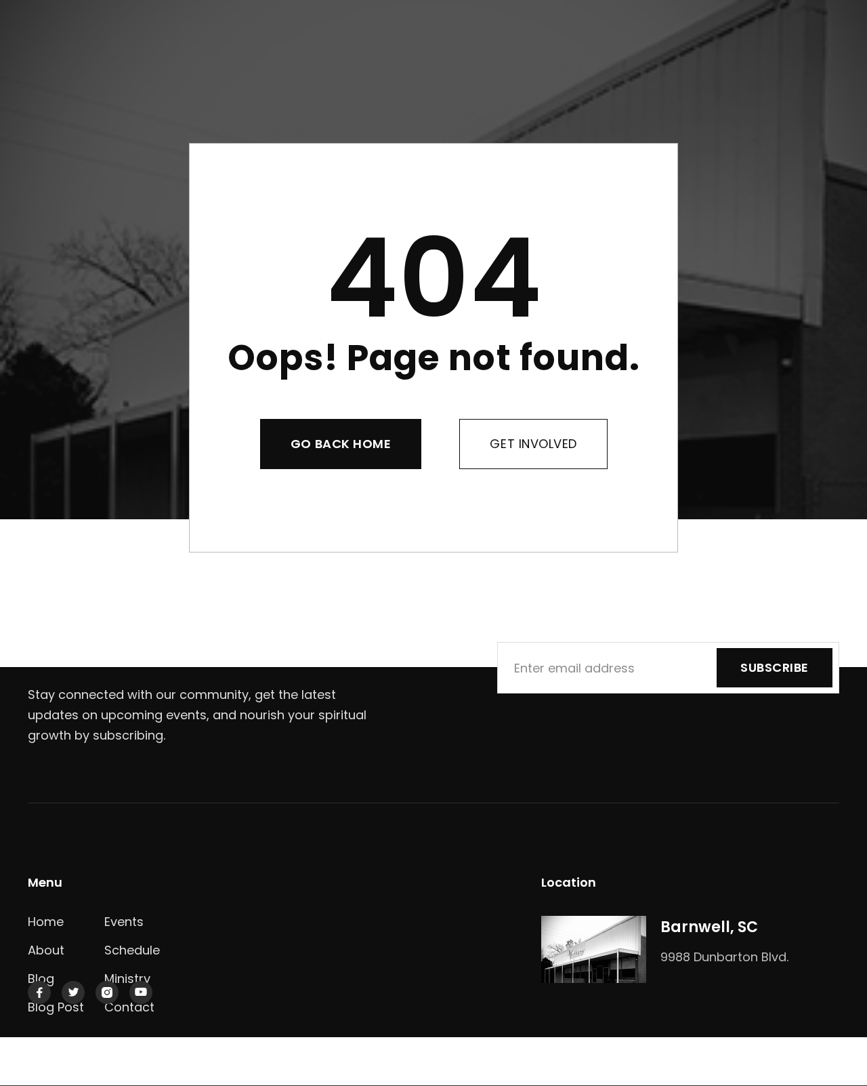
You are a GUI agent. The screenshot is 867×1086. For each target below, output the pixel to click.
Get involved (533, 443)
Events (124, 921)
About (46, 950)
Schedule (132, 950)
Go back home (341, 443)
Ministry (127, 978)
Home (46, 921)
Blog (41, 978)
